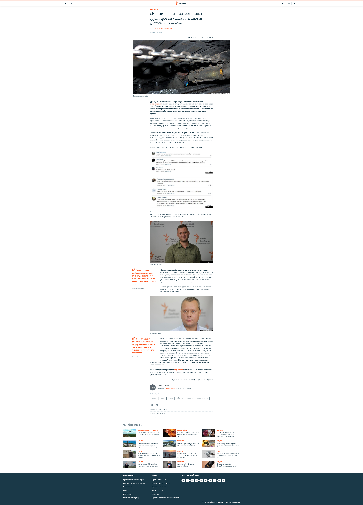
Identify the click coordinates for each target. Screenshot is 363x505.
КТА (289, 3)
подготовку (178, 370)
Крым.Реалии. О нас (159, 480)
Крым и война (182, 430)
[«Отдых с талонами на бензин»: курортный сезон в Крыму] (169, 443)
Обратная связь (157, 490)
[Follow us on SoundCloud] (210, 480)
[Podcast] (219, 480)
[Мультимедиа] (294, 3)
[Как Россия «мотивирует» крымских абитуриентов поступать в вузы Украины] (208, 433)
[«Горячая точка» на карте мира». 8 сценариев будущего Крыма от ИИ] (208, 454)
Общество (220, 430)
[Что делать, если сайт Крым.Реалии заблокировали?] (208, 464)
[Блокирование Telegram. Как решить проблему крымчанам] (129, 464)
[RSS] (214, 480)
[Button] (192, 37)
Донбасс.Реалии (169, 28)
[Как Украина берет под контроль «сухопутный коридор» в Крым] (129, 433)
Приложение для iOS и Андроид (134, 483)
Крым (219, 451)
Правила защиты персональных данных (165, 497)
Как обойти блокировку (131, 497)
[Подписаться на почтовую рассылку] (223, 480)
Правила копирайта (159, 487)
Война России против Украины (148, 430)
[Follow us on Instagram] (197, 480)
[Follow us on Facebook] (183, 480)
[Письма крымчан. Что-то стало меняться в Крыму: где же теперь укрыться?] (129, 454)
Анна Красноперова (156, 28)
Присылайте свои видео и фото (133, 480)
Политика (154, 9)
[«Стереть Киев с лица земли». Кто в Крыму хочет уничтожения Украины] (169, 433)
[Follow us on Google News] (201, 480)
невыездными (155, 104)
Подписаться (127, 487)
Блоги (140, 451)
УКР (283, 3)
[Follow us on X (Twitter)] (188, 480)
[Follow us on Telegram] (205, 480)
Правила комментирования (161, 483)
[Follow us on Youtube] (192, 480)
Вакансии (155, 494)
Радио (125, 490)
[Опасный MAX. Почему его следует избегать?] (169, 464)
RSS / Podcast (127, 494)
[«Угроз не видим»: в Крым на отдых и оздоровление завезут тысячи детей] (169, 454)
